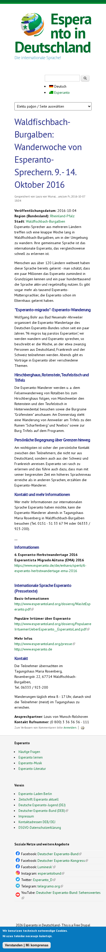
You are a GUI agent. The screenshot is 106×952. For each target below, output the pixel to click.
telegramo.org (50, 886)
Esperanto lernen (31, 757)
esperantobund (51, 873)
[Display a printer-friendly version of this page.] (83, 727)
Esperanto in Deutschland (52, 33)
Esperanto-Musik (30, 763)
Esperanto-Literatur (32, 769)
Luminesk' (47, 867)
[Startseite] (32, 25)
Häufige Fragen (29, 752)
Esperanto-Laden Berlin (35, 794)
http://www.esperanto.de (33, 649)
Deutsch (59, 86)
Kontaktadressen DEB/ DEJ (37, 822)
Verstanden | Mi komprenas (26, 945)
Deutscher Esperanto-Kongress (63, 860)
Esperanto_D (44, 879)
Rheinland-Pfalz (62, 216)
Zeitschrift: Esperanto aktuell (39, 799)
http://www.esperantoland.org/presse (44, 643)
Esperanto (61, 92)
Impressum (26, 816)
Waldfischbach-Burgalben (45, 221)
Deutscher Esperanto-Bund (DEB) (42, 811)
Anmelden (70, 727)
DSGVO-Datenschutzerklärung (40, 827)
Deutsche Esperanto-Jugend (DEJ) (42, 805)
